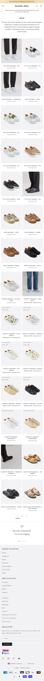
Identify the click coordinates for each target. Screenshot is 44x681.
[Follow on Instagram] (8, 658)
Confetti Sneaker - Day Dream (11, 369)
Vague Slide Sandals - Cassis (11, 506)
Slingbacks (5, 556)
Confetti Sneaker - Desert (11, 403)
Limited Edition (6, 566)
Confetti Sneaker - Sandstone (32, 437)
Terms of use (6, 621)
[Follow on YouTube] (19, 658)
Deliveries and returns (9, 615)
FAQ (3, 608)
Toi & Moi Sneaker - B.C (11, 165)
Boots (4, 573)
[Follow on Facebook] (3, 658)
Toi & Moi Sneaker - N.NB (11, 199)
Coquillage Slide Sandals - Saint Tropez (32, 507)
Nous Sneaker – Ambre (33, 232)
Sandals (4, 592)
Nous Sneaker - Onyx (32, 99)
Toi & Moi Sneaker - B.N (32, 66)
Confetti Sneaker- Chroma (32, 368)
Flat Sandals (6, 570)
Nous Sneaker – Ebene (11, 265)
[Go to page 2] (26, 516)
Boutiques (5, 605)
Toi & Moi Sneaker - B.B (11, 66)
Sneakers (5, 563)
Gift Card (5, 601)
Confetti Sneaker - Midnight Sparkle (11, 472)
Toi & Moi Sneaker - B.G (32, 132)
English (31, 663)
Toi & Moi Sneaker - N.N (32, 199)
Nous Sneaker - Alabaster (11, 99)
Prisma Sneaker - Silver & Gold (11, 299)
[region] (22, 531)
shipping (26, 534)
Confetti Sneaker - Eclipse (32, 403)
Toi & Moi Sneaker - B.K (11, 132)
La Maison (5, 598)
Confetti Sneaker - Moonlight (11, 437)
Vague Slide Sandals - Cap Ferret (32, 472)
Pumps (4, 553)
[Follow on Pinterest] (14, 658)
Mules (4, 560)
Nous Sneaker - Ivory (11, 232)
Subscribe (7, 644)
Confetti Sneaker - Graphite (32, 333)
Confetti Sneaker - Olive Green (11, 334)
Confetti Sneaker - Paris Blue (32, 299)
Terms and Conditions (9, 618)
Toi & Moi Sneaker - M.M (32, 165)
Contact (4, 611)
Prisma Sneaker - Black (32, 265)
